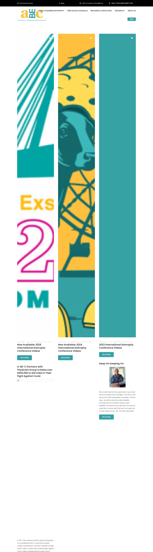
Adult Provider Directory (122, 3)
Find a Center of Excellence (92, 3)
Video (49, 342)
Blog (62, 3)
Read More (24, 357)
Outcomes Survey (26, 3)
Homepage (21, 342)
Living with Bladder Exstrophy (36, 342)
